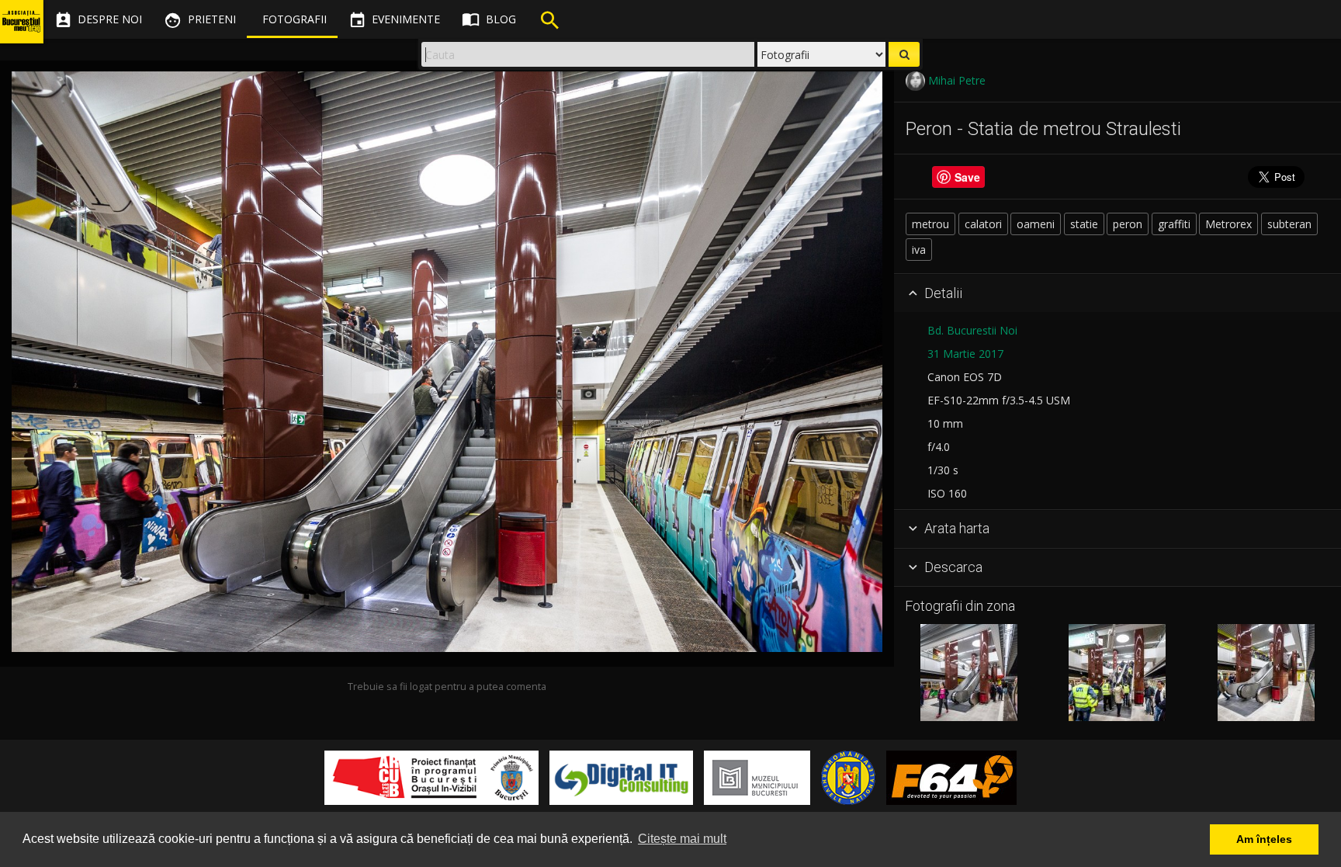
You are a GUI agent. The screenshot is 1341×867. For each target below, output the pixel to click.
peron (1127, 224)
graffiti (1174, 224)
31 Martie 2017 (965, 353)
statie (1084, 224)
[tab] (1117, 293)
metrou (930, 224)
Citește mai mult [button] (682, 838)
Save (967, 177)
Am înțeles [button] (1264, 839)
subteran (1289, 224)
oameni (1036, 224)
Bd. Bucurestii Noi (972, 330)
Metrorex (1228, 224)
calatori (983, 224)
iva (919, 249)
